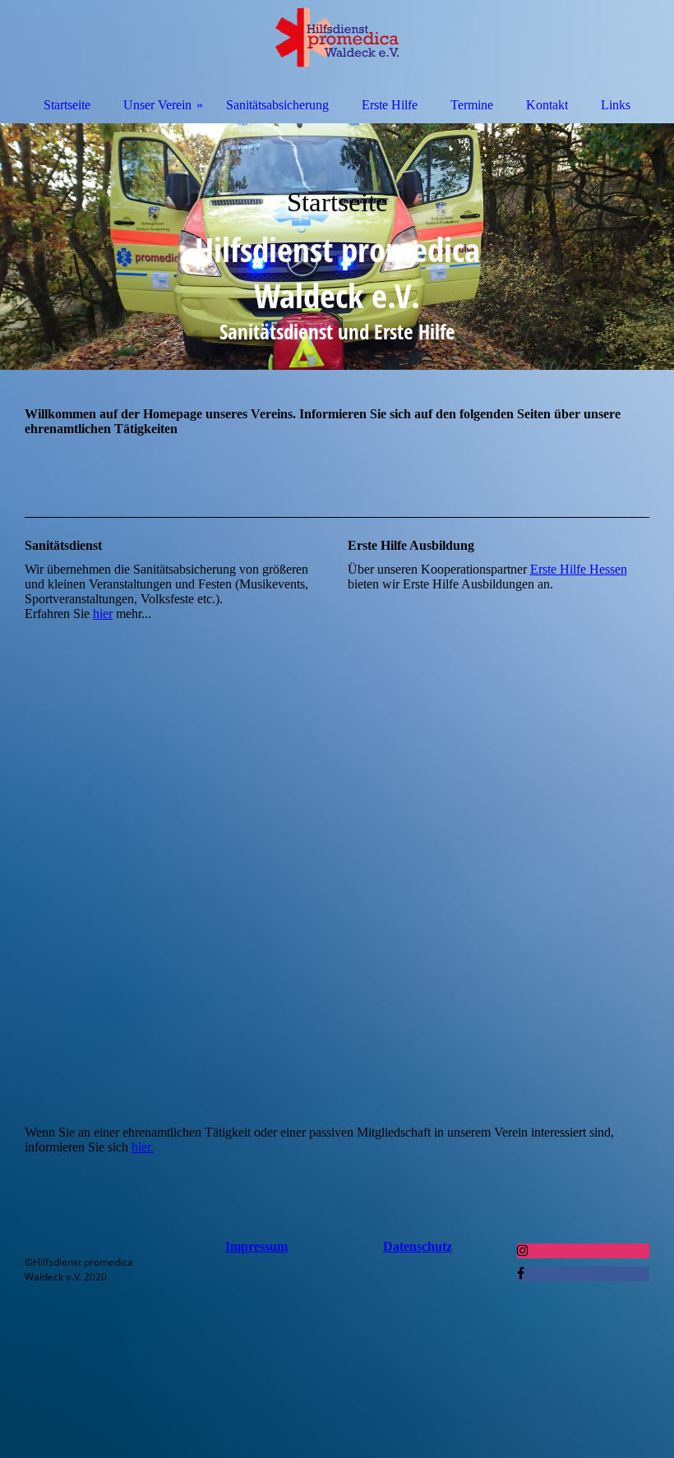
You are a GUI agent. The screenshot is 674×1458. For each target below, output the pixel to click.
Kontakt (547, 105)
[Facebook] (520, 1273)
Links (615, 105)
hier (103, 614)
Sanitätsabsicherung (277, 105)
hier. (143, 1147)
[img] (337, 246)
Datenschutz (417, 1246)
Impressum (256, 1246)
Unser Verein (157, 105)
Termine (471, 105)
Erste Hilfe (390, 105)
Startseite (67, 105)
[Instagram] (523, 1250)
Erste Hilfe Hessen (578, 569)
